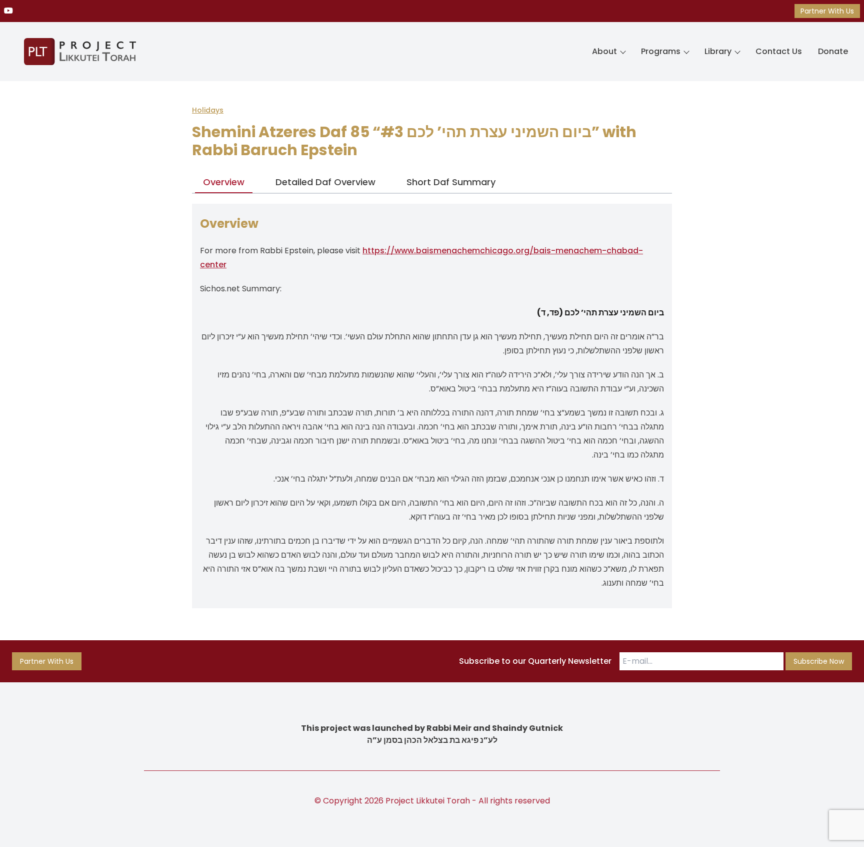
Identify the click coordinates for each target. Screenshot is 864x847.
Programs (660, 51)
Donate (833, 51)
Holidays (208, 110)
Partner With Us (827, 11)
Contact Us (779, 51)
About (604, 51)
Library (718, 51)
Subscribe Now (819, 661)
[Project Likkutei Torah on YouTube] (8, 11)
